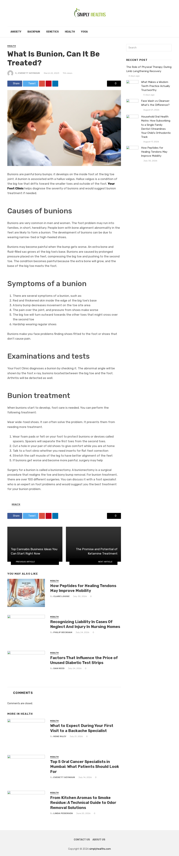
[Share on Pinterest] (49, 84)
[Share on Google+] (42, 84)
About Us (98, 839)
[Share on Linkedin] (55, 84)
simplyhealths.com (100, 848)
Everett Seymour (29, 73)
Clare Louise (61, 596)
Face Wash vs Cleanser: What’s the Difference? (155, 102)
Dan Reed (59, 668)
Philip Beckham (62, 632)
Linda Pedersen (63, 813)
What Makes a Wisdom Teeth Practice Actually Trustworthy (155, 86)
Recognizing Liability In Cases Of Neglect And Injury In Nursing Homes (85, 624)
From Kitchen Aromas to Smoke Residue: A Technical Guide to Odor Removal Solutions (83, 802)
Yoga (84, 31)
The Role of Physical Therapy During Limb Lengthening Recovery (148, 69)
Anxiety (15, 31)
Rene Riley (59, 736)
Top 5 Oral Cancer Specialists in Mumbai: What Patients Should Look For (84, 766)
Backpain (33, 31)
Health (70, 31)
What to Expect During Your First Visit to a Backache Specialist (81, 728)
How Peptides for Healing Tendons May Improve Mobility (83, 588)
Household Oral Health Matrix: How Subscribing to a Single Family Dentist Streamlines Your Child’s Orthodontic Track (156, 126)
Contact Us (82, 839)
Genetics (52, 31)
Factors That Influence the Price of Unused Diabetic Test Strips (84, 660)
